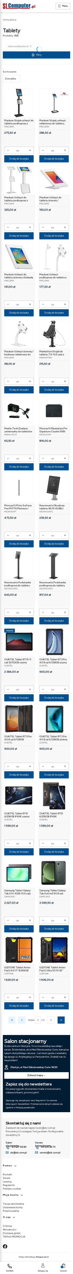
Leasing (7, 1181)
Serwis (6, 1178)
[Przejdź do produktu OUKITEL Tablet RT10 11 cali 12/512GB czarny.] (19, 642)
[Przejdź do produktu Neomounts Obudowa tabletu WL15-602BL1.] (54, 488)
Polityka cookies (12, 1188)
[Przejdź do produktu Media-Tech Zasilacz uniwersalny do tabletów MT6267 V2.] (19, 411)
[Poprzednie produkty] (21, 1020)
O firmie (7, 1226)
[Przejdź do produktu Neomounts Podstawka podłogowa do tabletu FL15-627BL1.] (19, 565)
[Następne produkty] (51, 1020)
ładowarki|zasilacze (20, 46)
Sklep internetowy (32, 1257)
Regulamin (9, 1185)
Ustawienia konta (13, 1207)
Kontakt (7, 1174)
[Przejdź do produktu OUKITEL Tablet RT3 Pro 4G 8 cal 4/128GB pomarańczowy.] (19, 719)
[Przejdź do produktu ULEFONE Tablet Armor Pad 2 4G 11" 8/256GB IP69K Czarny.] (19, 950)
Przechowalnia (11, 1210)
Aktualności (9, 1229)
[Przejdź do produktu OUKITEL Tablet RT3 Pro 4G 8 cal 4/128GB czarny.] (54, 642)
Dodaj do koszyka (19, 158)
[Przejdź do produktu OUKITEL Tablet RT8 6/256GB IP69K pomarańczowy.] (54, 796)
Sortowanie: (10, 71)
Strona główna (9, 19)
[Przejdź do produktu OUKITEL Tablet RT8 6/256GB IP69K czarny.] (19, 796)
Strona (31, 1020)
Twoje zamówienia (13, 1203)
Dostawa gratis (12, 1233)
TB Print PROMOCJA (14, 1236)
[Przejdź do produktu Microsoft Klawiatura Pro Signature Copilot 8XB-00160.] (54, 411)
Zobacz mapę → (36, 1075)
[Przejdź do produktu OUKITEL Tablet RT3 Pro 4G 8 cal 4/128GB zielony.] (54, 719)
